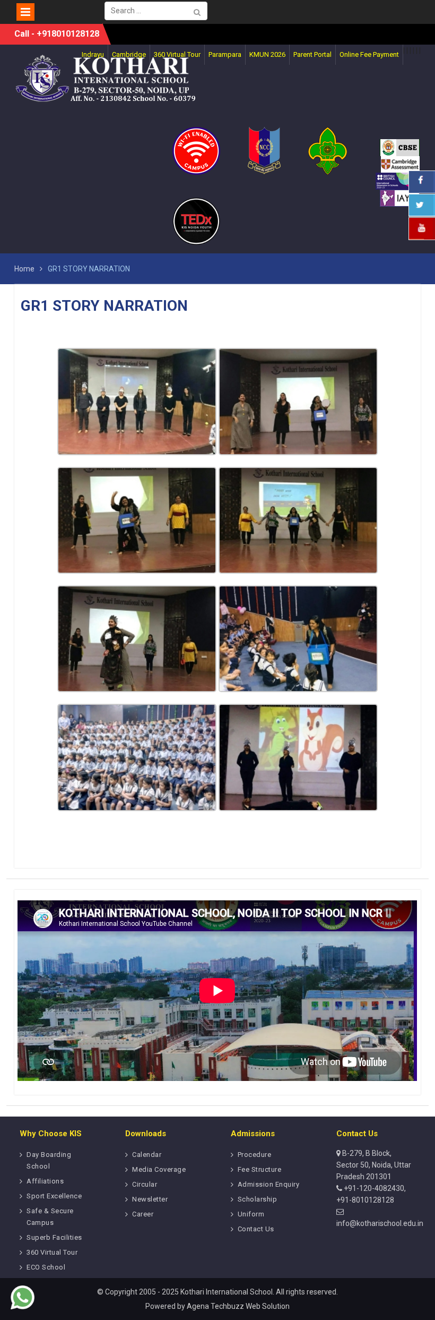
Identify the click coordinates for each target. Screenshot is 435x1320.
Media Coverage (159, 1169)
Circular (144, 1184)
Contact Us (256, 1229)
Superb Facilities (54, 1237)
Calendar (146, 1155)
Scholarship (257, 1199)
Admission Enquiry (269, 1184)
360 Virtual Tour (52, 1252)
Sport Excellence (54, 1196)
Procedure (255, 1155)
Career (142, 1214)
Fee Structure (260, 1169)
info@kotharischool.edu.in (379, 1223)
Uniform (251, 1214)
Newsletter (150, 1199)
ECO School (46, 1267)
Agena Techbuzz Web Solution (238, 1306)
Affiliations (45, 1181)
